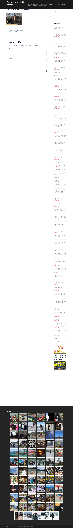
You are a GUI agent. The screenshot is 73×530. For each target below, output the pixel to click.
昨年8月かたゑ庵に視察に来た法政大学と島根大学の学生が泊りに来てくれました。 (60, 294)
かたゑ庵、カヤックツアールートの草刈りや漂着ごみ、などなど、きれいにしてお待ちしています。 (60, 217)
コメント (11, 48)
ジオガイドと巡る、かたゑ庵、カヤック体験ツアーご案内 (37, 4)
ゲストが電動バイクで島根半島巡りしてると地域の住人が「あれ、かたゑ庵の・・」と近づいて (60, 136)
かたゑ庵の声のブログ (52, 4)
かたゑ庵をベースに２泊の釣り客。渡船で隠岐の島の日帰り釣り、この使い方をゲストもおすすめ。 (60, 191)
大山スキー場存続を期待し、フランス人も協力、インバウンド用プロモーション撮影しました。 (60, 276)
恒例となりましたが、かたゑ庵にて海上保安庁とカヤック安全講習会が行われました (60, 67)
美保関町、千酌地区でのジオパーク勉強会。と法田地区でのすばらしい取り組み (60, 100)
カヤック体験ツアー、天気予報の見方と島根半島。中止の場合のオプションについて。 (60, 113)
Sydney (31, 526)
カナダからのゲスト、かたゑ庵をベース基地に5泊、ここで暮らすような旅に (60, 41)
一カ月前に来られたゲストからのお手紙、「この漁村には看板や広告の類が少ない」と (60, 179)
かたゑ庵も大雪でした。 (58, 319)
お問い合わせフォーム (42, 5)
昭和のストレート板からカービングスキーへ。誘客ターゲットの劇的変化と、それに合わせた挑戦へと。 (60, 301)
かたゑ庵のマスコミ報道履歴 (32, 5)
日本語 (55, 17)
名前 (10, 58)
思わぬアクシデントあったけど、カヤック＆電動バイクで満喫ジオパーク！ (60, 157)
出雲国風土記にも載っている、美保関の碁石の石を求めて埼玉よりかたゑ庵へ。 (60, 224)
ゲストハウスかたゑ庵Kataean (15, 3)
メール (11, 63)
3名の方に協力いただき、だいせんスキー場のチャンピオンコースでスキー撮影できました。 (60, 314)
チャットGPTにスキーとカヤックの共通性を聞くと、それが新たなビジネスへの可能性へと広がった (60, 325)
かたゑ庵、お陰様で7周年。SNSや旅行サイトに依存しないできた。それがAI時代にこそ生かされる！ (60, 28)
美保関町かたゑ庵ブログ (62, 4)
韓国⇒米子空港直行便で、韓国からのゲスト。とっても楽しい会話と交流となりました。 (60, 263)
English (55, 18)
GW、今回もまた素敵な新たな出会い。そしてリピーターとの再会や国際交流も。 (60, 210)
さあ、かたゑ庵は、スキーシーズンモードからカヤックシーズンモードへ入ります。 (60, 269)
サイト (30, 63)
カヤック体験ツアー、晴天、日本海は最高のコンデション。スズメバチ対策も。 (60, 198)
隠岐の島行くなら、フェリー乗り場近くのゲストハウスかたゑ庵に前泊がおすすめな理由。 (60, 242)
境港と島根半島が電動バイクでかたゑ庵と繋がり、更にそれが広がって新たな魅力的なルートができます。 (60, 164)
